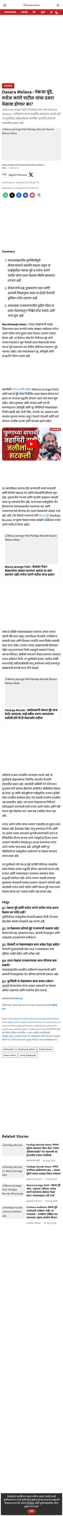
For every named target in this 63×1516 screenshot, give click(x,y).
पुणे (51, 12)
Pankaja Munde (45, 1049)
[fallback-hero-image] (13, 1149)
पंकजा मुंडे (44, 515)
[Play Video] (31, 444)
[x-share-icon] (12, 197)
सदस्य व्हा (18, 999)
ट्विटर (11, 1036)
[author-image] (4, 175)
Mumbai (38, 1022)
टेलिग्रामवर (35, 1036)
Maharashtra (14, 1022)
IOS (44, 1029)
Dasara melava (10, 1055)
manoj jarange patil (28, 1055)
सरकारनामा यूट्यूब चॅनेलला (27, 1040)
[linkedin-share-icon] (25, 197)
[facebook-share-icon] (19, 197)
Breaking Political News (48, 1019)
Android (33, 1029)
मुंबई (43, 12)
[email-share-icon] (32, 197)
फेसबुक (5, 1036)
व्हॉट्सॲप (49, 1036)
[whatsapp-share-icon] (5, 197)
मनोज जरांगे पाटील (22, 389)
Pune (29, 1022)
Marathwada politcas (26, 1049)
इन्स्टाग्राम (18, 1036)
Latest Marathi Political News (22, 1019)
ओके (32, 1511)
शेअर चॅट (26, 1036)
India (23, 1022)
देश (34, 12)
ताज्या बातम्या (10, 12)
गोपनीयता (30, 1503)
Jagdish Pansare (18, 175)
